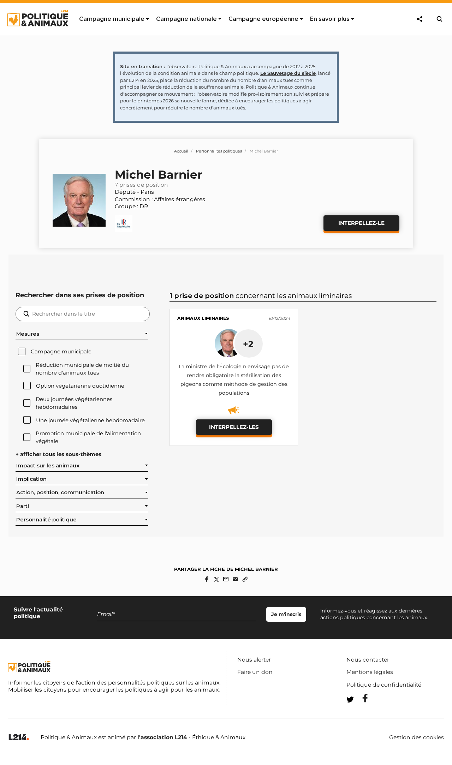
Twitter (360, 712)
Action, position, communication (60, 492)
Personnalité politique (46, 519)
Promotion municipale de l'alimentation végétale (88, 437)
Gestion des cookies (416, 737)
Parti (22, 506)
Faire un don (255, 672)
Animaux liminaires (203, 318)
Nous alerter (254, 659)
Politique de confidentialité (383, 684)
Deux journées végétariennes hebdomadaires (74, 403)
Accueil (181, 151)
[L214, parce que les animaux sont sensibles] (18, 738)
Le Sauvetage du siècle (288, 73)
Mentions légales (369, 672)
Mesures (27, 334)
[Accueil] (37, 33)
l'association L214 (162, 737)
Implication (31, 479)
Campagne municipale (61, 351)
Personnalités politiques (219, 151)
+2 (248, 344)
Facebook (360, 698)
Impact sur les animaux (47, 465)
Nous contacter (367, 659)
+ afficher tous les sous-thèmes (58, 454)
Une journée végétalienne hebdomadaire (90, 420)
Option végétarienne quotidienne (80, 386)
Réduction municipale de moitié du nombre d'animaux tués (82, 369)
